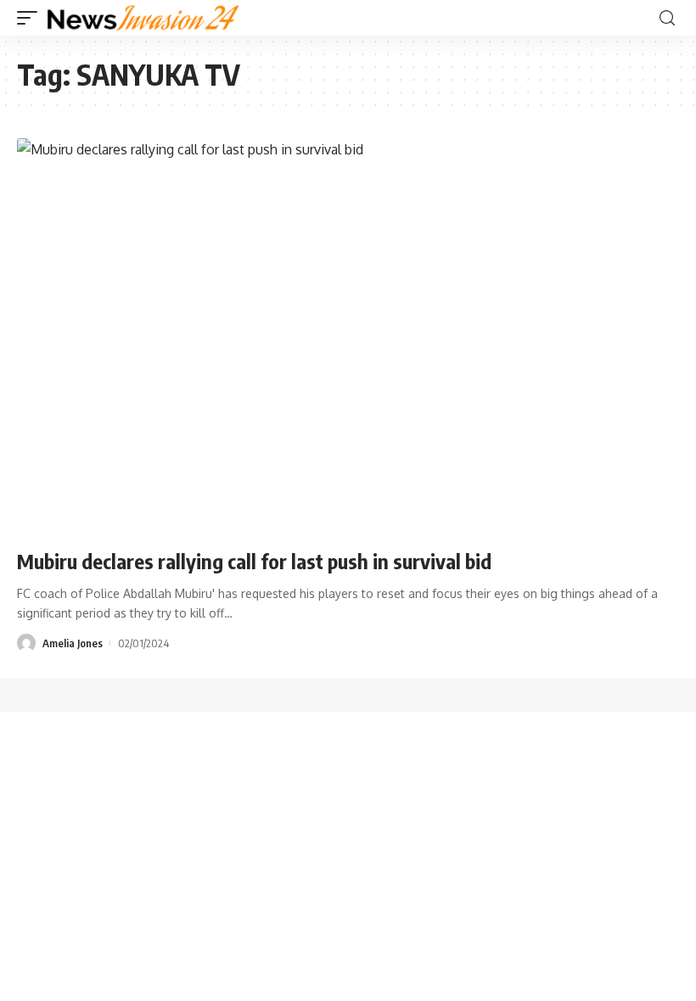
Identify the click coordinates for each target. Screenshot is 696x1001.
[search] (667, 18)
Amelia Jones (72, 643)
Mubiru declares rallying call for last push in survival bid (254, 560)
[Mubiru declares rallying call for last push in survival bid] (348, 336)
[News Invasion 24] (144, 18)
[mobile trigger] (31, 18)
